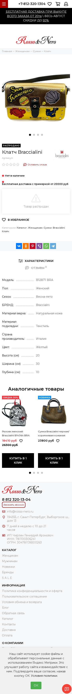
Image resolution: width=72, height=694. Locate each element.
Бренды (8, 572)
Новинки (8, 567)
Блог (5, 607)
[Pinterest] (33, 246)
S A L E (7, 578)
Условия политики (44, 676)
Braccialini (59, 227)
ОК (36, 685)
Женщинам (35, 227)
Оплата (7, 635)
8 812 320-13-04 (16, 499)
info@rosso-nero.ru (20, 511)
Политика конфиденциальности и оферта (32, 591)
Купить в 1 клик (18, 460)
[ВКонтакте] (19, 246)
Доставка (9, 630)
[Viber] (39, 246)
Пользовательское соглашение (24, 596)
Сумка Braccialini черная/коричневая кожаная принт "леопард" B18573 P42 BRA (53, 433)
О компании (12, 643)
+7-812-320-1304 (32, 4)
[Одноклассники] (26, 246)
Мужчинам (9, 561)
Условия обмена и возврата (22, 602)
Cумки (48, 227)
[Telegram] (53, 246)
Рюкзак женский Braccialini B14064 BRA (16, 433)
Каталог (22, 227)
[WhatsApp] (46, 246)
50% (46, 20)
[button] (30, 135)
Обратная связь (13, 613)
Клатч (5, 231)
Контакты (9, 624)
